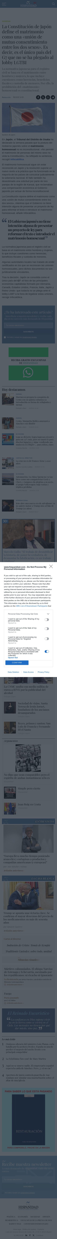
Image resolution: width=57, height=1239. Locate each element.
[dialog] (28, 619)
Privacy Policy (43, 672)
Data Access (28, 672)
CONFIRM (17, 663)
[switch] (47, 619)
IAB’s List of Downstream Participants (31, 606)
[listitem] (28, 614)
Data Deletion (13, 672)
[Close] (51, 567)
